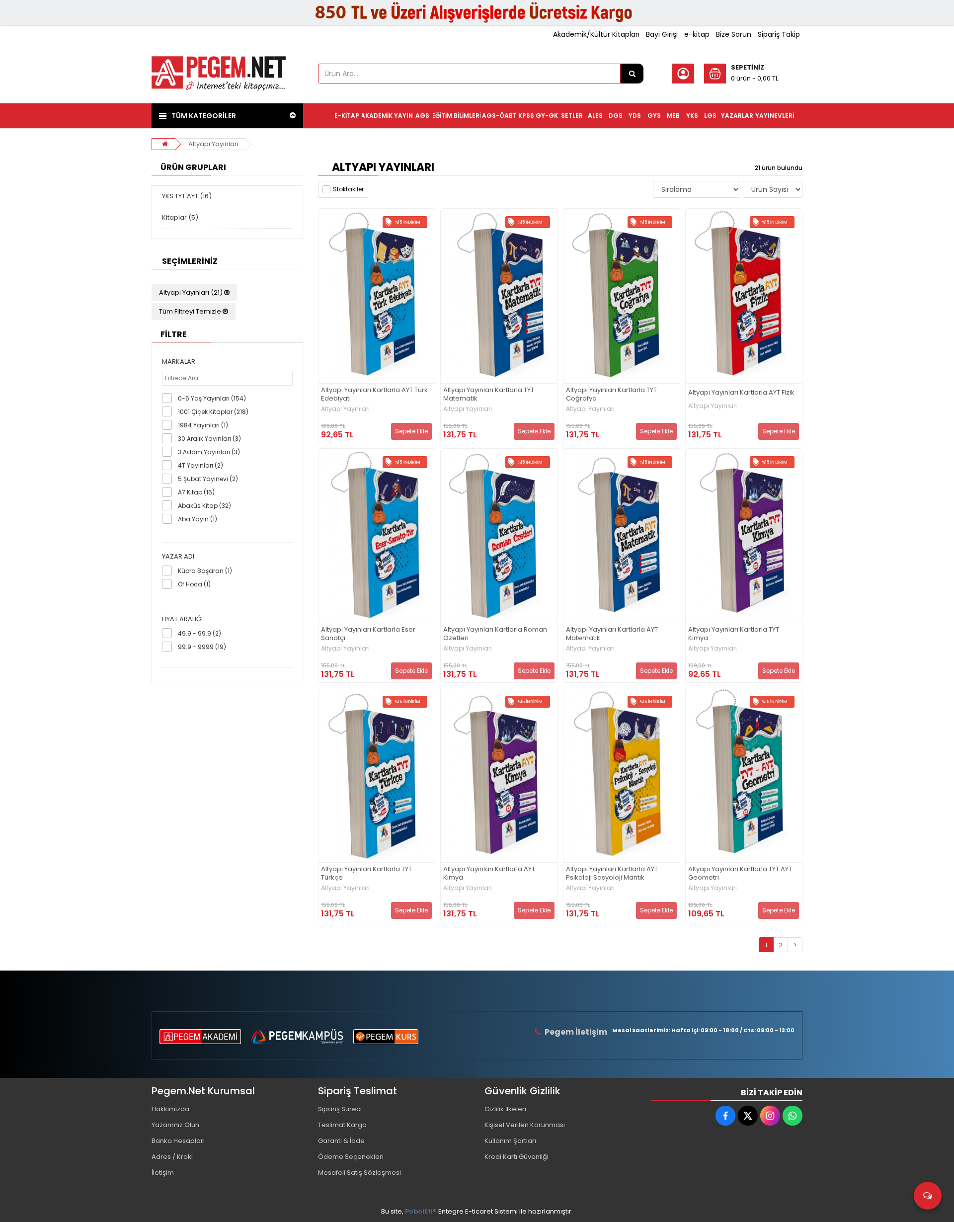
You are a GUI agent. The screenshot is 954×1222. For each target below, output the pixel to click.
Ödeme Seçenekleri (351, 1156)
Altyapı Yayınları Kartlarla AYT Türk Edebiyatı (374, 394)
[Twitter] (748, 1116)
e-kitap (697, 34)
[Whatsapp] (792, 1116)
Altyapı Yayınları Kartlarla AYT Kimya (489, 873)
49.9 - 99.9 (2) (199, 633)
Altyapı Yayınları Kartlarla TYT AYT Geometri (740, 873)
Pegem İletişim (576, 1032)
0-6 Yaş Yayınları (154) (212, 398)
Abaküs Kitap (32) (204, 505)
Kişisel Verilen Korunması (524, 1125)
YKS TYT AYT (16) (187, 196)
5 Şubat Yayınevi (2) (208, 479)
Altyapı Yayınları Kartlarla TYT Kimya (733, 634)
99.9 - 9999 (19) (202, 647)
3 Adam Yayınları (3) (209, 452)
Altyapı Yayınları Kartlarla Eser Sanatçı (368, 634)
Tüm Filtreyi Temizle (191, 311)
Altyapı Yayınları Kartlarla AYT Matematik (612, 634)
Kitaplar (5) (180, 217)
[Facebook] (725, 1116)
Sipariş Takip (779, 34)
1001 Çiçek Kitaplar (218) (213, 411)
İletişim (163, 1172)
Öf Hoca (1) (194, 584)
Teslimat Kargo (342, 1125)
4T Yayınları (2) (200, 465)
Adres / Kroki (172, 1156)
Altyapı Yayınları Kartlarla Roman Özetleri (495, 634)
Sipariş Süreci (340, 1109)
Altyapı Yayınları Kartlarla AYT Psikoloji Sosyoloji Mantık (612, 873)
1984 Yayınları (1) (203, 425)
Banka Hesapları (178, 1140)
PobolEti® (421, 1211)
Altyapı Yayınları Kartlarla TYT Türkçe (366, 873)
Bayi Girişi (662, 34)
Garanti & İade (341, 1140)
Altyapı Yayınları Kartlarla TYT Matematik (488, 394)
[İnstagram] (770, 1116)
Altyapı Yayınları (213, 144)
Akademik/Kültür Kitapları (596, 34)
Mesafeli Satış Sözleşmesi (359, 1172)
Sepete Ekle (411, 431)
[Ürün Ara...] (632, 73)
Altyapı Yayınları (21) (191, 292)
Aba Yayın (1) (197, 519)
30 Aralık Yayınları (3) (209, 438)
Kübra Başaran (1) (205, 571)
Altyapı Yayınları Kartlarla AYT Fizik (741, 393)
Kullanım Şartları (510, 1140)
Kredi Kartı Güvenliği (516, 1156)
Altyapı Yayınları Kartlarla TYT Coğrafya (611, 394)
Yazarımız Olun (175, 1125)
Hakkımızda (170, 1109)
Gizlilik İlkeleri (505, 1109)
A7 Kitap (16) (196, 492)
